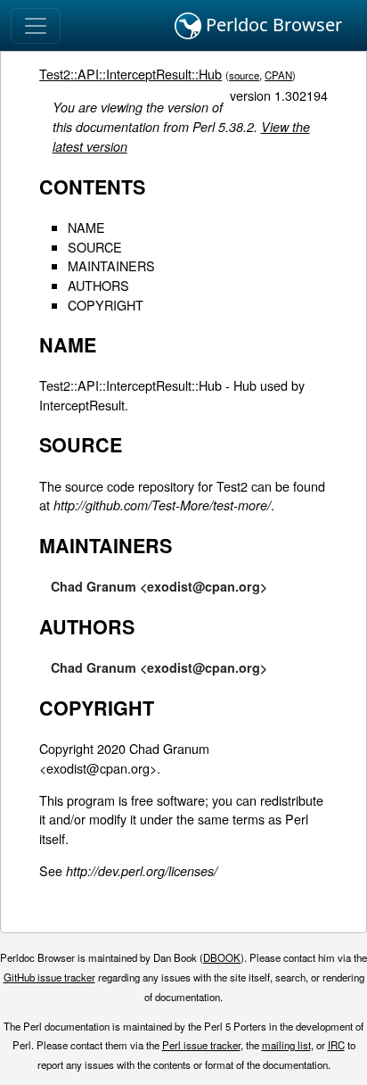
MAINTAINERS (111, 265)
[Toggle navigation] (36, 26)
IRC (336, 1045)
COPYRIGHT (105, 304)
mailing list (286, 1045)
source (244, 75)
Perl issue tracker (201, 1045)
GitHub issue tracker (49, 977)
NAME (86, 227)
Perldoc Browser (271, 24)
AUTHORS (98, 285)
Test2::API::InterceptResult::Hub (130, 73)
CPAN (278, 75)
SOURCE (95, 246)
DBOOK (222, 957)
